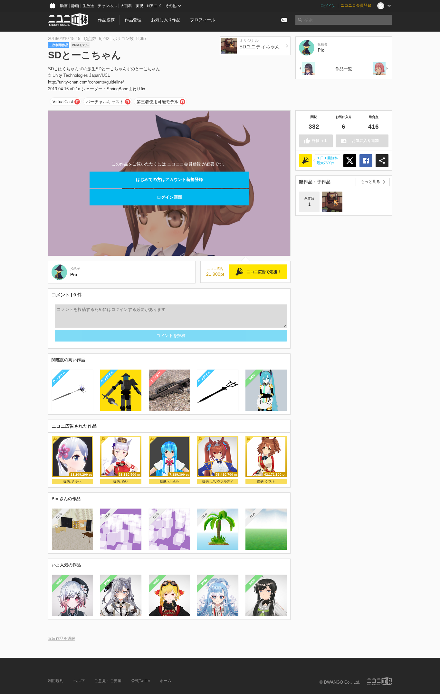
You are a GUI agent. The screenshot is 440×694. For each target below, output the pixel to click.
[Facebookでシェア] (365, 160)
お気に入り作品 (165, 19)
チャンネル (107, 6)
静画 (75, 6)
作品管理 (133, 19)
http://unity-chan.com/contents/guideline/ (86, 82)
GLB (58, 515)
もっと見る (370, 181)
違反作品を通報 (61, 638)
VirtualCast (63, 101)
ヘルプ (79, 681)
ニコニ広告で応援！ (263, 272)
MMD (252, 377)
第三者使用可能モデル (157, 101)
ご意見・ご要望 (107, 681)
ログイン (328, 6)
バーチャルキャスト (105, 101)
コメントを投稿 (171, 335)
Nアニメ (154, 6)
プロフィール (202, 19)
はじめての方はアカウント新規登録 (169, 179)
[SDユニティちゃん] (332, 202)
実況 (139, 6)
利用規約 (55, 681)
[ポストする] (349, 160)
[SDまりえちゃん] (306, 68)
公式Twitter (140, 681)
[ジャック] (380, 68)
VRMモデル (80, 45)
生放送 (88, 6)
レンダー (155, 376)
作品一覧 (343, 68)
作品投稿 (106, 19)
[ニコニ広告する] (305, 160)
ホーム (165, 681)
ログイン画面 (169, 197)
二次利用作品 (58, 45)
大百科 (126, 6)
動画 (64, 6)
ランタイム (59, 376)
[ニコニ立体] (379, 681)
